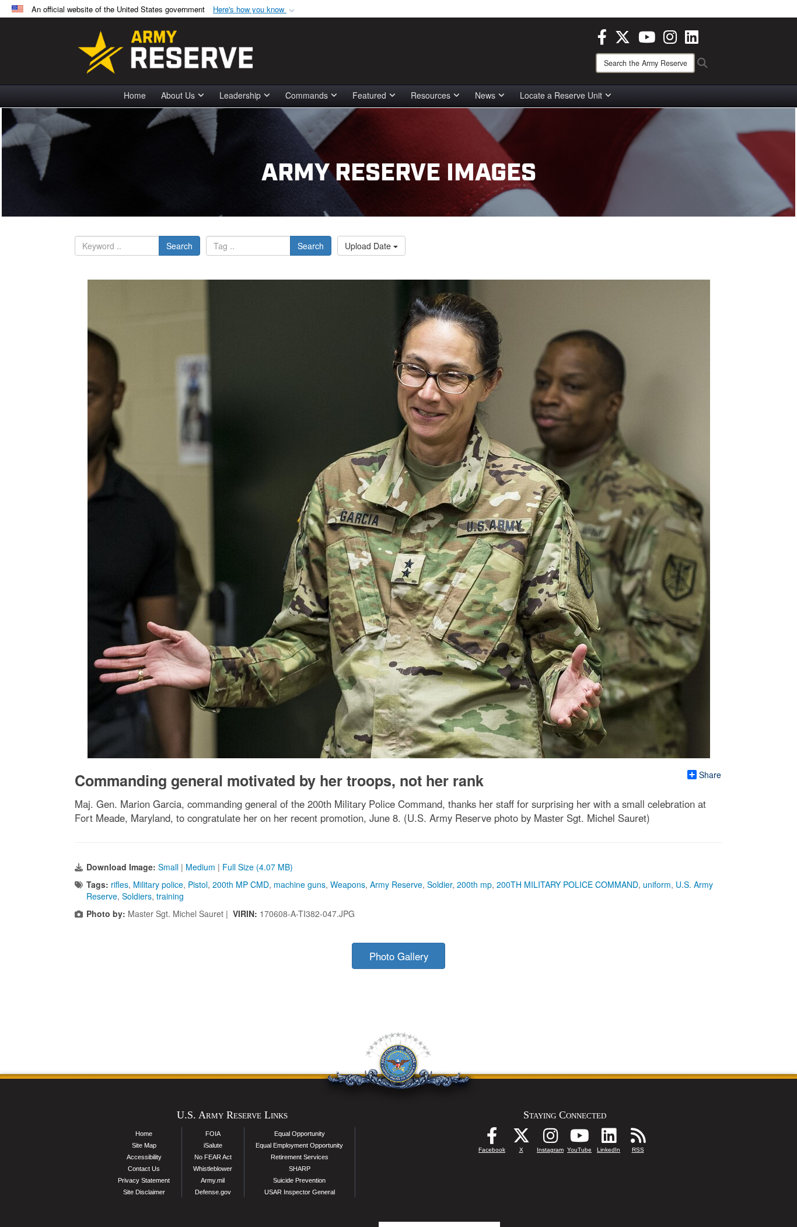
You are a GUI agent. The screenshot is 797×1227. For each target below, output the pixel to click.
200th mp (474, 884)
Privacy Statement (144, 1180)
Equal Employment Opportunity (299, 1145)
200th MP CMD (240, 884)
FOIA (213, 1133)
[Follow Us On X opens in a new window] (521, 1139)
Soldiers (137, 896)
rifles (119, 884)
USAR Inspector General (299, 1191)
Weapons (347, 884)
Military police (158, 884)
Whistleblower (212, 1168)
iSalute (213, 1145)
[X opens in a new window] (622, 35)
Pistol (198, 884)
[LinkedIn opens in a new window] (691, 35)
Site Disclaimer (144, 1191)
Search (179, 246)
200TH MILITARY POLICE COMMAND (567, 884)
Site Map (144, 1145)
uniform (657, 884)
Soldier (439, 884)
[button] (255, 10)
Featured (369, 95)
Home (135, 95)
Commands (306, 95)
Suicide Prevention (299, 1180)
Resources (430, 95)
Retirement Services (299, 1156)
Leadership (240, 95)
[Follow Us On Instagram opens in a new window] (550, 1139)
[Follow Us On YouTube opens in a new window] (579, 1139)
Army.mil (213, 1180)
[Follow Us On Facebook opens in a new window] (491, 1139)
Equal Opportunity (299, 1133)
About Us (178, 95)
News (485, 95)
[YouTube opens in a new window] (646, 35)
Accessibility (144, 1156)
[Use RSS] (637, 1139)
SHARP (299, 1168)
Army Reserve (396, 884)
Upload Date (369, 246)
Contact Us (144, 1168)
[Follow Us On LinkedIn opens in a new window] (608, 1139)
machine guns (300, 884)
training (170, 896)
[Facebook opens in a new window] (602, 35)
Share (710, 774)
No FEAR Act (213, 1156)
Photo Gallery (398, 956)
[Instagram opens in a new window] (670, 35)
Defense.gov (213, 1191)
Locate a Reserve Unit (561, 95)
